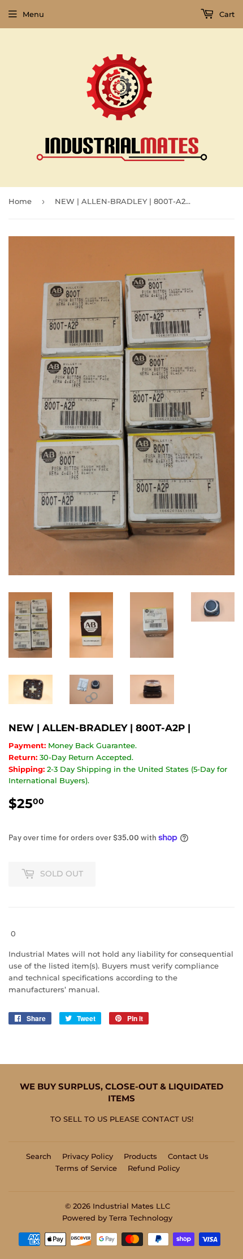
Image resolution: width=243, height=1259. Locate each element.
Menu (33, 14)
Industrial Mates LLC (131, 1205)
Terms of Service (86, 1168)
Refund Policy (154, 1168)
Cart (226, 14)
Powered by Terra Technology (117, 1217)
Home (20, 201)
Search (38, 1156)
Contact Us (188, 1156)
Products (140, 1156)
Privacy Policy (87, 1156)
